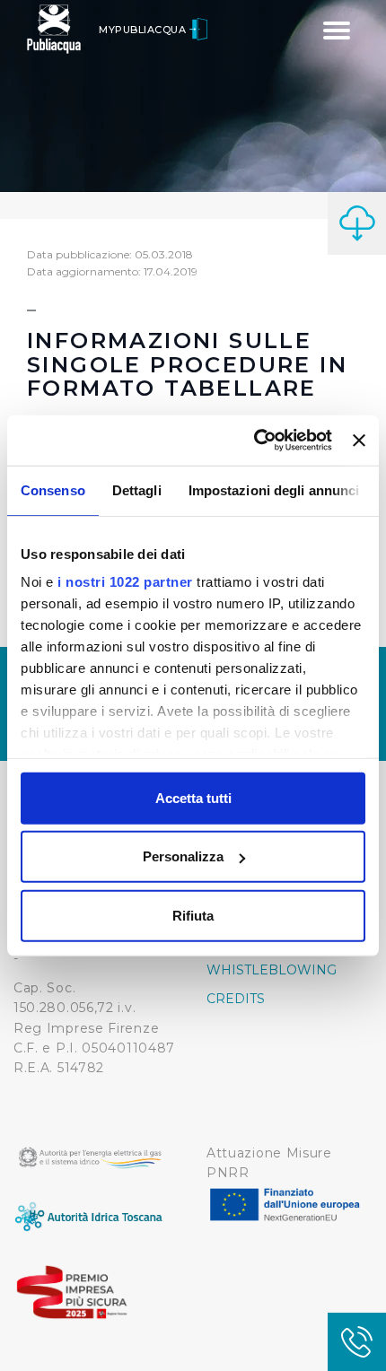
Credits (235, 999)
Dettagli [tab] (137, 489)
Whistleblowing (271, 970)
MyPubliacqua (144, 29)
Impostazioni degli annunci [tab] (274, 489)
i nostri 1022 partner (125, 581)
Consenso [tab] (53, 489)
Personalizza (183, 856)
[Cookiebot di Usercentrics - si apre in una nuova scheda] (254, 440)
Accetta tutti (193, 797)
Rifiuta (193, 914)
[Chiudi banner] (359, 440)
